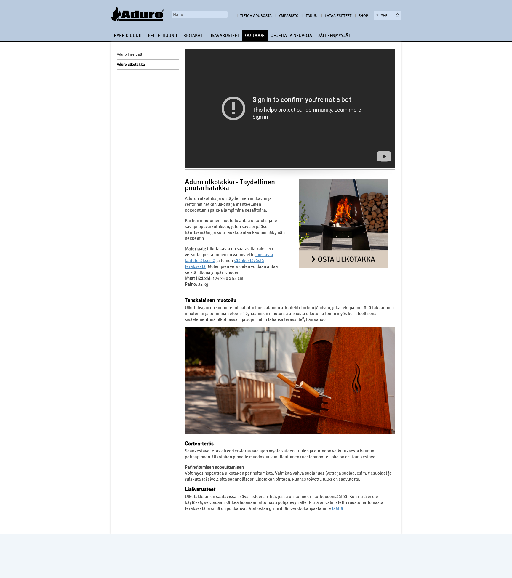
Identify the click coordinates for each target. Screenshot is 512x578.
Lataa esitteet (338, 15)
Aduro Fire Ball (129, 54)
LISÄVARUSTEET (223, 35)
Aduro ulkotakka (131, 64)
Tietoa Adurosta (256, 15)
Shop (363, 15)
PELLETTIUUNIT (162, 35)
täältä (337, 508)
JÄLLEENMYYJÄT (334, 35)
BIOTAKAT (192, 35)
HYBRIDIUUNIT (128, 35)
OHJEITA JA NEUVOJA (291, 35)
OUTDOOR (255, 35)
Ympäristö (289, 15)
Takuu (312, 15)
